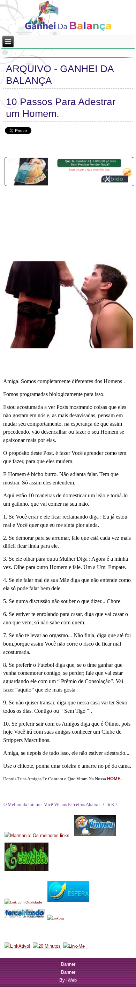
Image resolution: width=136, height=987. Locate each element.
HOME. (114, 778)
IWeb (71, 980)
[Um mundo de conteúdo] (71, 835)
